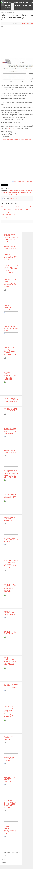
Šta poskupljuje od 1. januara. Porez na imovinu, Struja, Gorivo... (11, 564)
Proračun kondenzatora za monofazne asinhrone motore (15, 209)
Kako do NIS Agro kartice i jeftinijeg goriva (11, 212)
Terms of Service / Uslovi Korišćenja (11, 852)
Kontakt (4, 862)
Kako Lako (8, 19)
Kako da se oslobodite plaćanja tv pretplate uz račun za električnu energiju (9, 712)
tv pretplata (12, 190)
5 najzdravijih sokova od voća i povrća (11, 539)
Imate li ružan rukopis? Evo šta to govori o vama (11, 399)
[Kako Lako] (2, 2)
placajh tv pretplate (20, 190)
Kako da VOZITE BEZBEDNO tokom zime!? (11, 328)
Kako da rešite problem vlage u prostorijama (11, 496)
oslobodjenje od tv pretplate (13, 192)
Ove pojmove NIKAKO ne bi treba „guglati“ (10, 612)
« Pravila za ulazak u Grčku (20, 221)
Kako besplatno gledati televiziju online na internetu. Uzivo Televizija (11, 238)
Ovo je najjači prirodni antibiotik (10, 518)
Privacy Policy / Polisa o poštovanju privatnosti (11, 855)
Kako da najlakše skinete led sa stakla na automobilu (10, 375)
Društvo (10, 189)
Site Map (4, 859)
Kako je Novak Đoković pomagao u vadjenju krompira (10, 588)
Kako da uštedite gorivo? (7, 307)
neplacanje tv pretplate (20, 194)
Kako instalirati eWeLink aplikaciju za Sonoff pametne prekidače (11, 283)
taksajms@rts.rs (11, 128)
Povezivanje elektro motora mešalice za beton (12, 217)
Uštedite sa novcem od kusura (8, 214)
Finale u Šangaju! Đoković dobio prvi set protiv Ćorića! (10, 830)
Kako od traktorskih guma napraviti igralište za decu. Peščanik (10, 661)
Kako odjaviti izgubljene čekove (9, 737)
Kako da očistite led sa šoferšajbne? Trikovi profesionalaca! (16, 206)
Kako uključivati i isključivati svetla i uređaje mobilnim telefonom (11, 269)
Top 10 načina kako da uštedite (9, 779)
